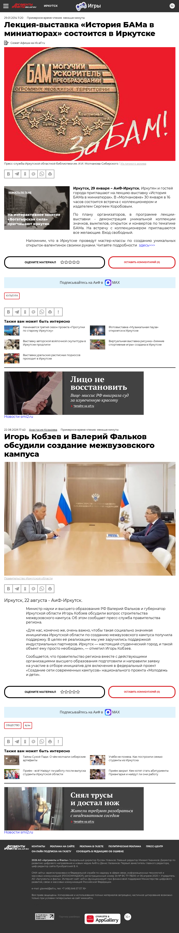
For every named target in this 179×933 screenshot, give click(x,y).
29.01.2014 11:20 (13, 17)
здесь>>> (147, 245)
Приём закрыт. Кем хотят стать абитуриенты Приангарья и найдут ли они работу (139, 772)
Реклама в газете (91, 846)
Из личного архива (133, 163)
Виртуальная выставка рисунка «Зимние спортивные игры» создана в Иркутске (136, 342)
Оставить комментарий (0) (142, 262)
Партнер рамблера (69, 916)
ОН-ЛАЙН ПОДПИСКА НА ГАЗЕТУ (51, 851)
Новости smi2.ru (18, 417)
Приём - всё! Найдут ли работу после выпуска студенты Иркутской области (54, 772)
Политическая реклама (124, 846)
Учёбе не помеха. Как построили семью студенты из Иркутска (135, 758)
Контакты (38, 846)
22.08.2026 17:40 (15, 429)
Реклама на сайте (62, 846)
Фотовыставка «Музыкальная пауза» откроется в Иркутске (133, 328)
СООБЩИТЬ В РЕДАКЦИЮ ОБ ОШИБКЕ (100, 851)
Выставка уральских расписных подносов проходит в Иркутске (51, 356)
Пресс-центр (154, 846)
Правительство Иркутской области (28, 578)
